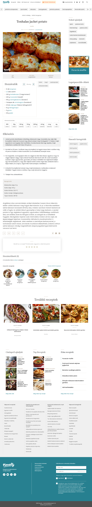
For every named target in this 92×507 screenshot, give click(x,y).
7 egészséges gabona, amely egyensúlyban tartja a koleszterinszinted (84, 105)
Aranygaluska (7, 413)
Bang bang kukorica (52, 413)
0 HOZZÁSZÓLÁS (38, 29)
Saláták (71, 436)
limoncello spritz (79, 9)
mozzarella (13, 97)
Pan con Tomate (30, 409)
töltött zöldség (26, 15)
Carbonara (7, 444)
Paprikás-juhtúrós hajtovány (33, 446)
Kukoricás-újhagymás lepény (55, 433)
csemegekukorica (15, 100)
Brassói (6, 436)
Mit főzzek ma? (25, 2)
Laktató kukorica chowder (54, 424)
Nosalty (46, 334)
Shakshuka (28, 449)
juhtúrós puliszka (55, 9)
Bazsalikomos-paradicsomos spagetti (33, 425)
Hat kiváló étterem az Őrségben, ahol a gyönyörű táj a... (23, 384)
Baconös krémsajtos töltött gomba (74, 330)
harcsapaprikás (67, 9)
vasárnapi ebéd (54, 82)
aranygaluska (43, 9)
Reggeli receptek (73, 441)
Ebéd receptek (72, 408)
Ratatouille (28, 451)
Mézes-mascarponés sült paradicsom (32, 415)
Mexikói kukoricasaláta (53, 446)
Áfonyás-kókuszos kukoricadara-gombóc (73, 381)
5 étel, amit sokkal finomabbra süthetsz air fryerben (21, 361)
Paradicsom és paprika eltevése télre (35, 412)
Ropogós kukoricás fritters (54, 411)
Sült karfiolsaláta (67, 387)
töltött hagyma (73, 144)
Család (82, 99)
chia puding (73, 39)
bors (10, 110)
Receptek (13, 2)
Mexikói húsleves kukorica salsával (56, 441)
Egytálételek (72, 426)
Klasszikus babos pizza (69, 376)
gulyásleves (48, 357)
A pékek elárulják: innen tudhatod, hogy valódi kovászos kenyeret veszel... (84, 120)
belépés (16, 260)
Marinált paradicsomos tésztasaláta (35, 432)
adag (29, 84)
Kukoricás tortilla (52, 436)
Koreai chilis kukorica (53, 421)
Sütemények (72, 413)
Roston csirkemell (8, 439)
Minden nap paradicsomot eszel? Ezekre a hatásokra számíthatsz (84, 92)
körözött (81, 39)
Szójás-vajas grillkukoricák (54, 416)
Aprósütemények (73, 410)
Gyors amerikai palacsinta (49, 371)
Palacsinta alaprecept (48, 384)
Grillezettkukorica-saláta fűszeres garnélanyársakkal (56, 430)
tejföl (11, 113)
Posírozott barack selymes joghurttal (71, 364)
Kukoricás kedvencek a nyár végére (56, 405)
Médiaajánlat (38, 470)
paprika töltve (83, 144)
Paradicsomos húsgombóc (11, 434)
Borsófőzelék (7, 426)
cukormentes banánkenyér (78, 35)
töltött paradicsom (74, 152)
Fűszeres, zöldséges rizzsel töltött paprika (34, 435)
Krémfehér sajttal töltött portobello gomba (46, 330)
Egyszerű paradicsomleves (11, 415)
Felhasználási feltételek (41, 463)
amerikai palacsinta (50, 368)
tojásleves (73, 42)
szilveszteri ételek (43, 86)
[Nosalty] (6, 2)
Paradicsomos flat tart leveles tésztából (33, 421)
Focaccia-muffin (67, 358)
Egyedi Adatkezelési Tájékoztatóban (66, 491)
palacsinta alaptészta (48, 380)
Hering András (17, 335)
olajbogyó (13, 105)
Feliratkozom (81, 471)
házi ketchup (73, 28)
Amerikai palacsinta (9, 441)
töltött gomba (73, 148)
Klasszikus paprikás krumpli (32, 438)
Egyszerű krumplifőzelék (10, 418)
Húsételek (71, 423)
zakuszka (33, 9)
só (7, 92)
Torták (70, 431)
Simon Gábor (74, 334)
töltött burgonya (36, 15)
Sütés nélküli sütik (73, 418)
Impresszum (38, 469)
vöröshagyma (19, 102)
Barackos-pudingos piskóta (71, 370)
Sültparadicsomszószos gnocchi (34, 429)
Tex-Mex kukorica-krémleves (55, 419)
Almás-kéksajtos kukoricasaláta (55, 443)
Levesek (71, 428)
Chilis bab (6, 428)
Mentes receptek (73, 415)
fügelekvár (73, 31)
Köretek (71, 439)
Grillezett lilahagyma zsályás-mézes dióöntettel (17, 330)
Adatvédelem (38, 465)
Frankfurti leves (8, 408)
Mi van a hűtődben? (35, 2)
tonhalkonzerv (14, 94)
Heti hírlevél (69, 478)
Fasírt (5, 423)
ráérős (40, 82)
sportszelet (24, 9)
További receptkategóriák (75, 444)
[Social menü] (77, 2)
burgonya (13, 89)
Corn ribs (50, 426)
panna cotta (83, 28)
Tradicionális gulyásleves (49, 359)
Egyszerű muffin (8, 410)
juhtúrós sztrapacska (11, 9)
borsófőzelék (82, 42)
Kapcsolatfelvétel (39, 467)
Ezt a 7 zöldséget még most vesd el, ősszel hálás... (22, 372)
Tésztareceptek (73, 434)
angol (46, 82)
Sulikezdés (83, 87)
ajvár (71, 24)
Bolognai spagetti (8, 431)
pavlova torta (79, 24)
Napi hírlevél (61, 478)
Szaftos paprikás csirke (31, 441)
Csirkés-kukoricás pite (53, 438)
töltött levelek (73, 157)
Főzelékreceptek (73, 421)
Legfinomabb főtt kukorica (54, 408)
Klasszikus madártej (9, 421)
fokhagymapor (14, 108)
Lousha (32, 26)
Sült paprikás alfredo (31, 444)
